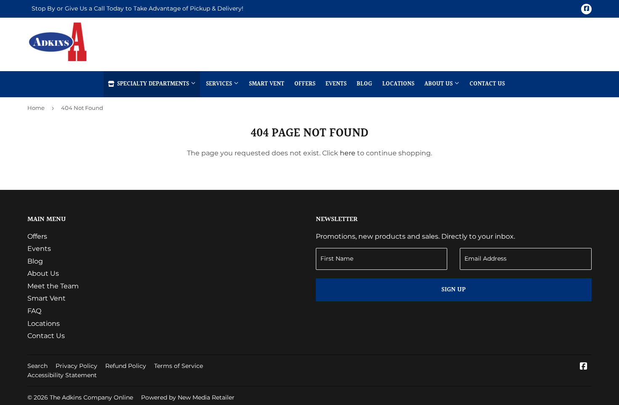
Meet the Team (53, 286)
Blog (364, 84)
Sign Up (453, 290)
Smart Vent (266, 84)
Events (336, 84)
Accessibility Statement (62, 375)
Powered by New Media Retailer (188, 397)
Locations (398, 84)
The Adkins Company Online (91, 397)
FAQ (34, 311)
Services (220, 84)
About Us (439, 84)
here (347, 153)
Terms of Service (178, 365)
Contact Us (487, 84)
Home (36, 107)
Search (37, 365)
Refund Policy (125, 365)
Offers (304, 84)
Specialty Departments (153, 84)
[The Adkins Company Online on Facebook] (583, 367)
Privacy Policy (76, 365)
